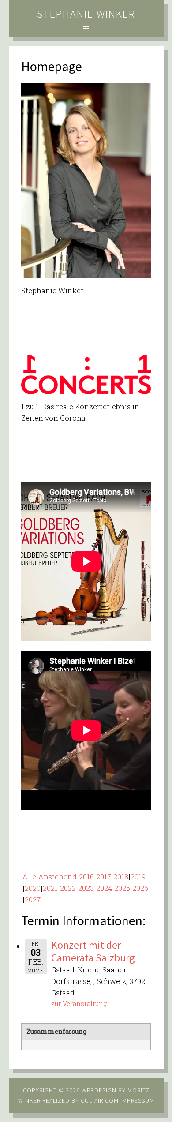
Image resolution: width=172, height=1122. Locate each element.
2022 (68, 888)
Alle (29, 876)
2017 (103, 876)
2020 (33, 888)
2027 (33, 899)
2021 (50, 888)
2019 (138, 876)
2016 (86, 876)
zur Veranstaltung (79, 1003)
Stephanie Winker (86, 14)
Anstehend (57, 876)
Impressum (137, 1100)
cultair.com (99, 1100)
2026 (140, 888)
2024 (104, 888)
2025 (122, 888)
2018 (120, 876)
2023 (86, 888)
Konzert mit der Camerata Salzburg (93, 951)
